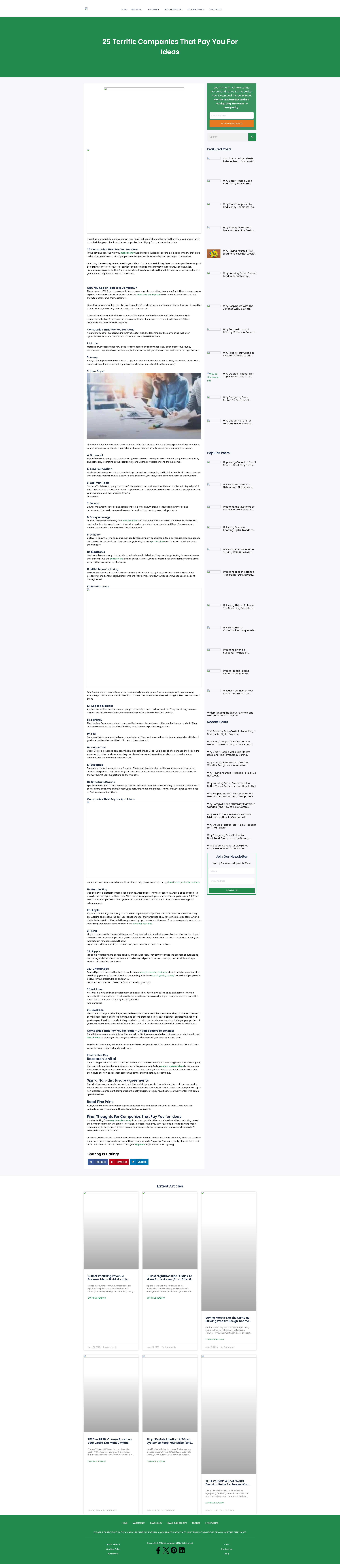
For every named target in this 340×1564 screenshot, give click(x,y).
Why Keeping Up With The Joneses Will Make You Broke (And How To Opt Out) (238, 310)
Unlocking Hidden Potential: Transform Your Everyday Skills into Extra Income (239, 574)
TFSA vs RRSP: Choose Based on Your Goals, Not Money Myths (110, 1441)
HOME (124, 9)
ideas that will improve (149, 294)
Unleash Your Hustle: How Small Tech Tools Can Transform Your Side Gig (238, 693)
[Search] (252, 137)
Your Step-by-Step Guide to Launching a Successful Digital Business (238, 161)
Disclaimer (113, 1553)
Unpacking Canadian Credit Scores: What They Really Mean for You (239, 465)
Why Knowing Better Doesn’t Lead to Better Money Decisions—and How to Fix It (239, 275)
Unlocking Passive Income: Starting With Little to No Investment (238, 552)
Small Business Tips (173, 9)
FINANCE (196, 1523)
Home (124, 1523)
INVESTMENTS (216, 9)
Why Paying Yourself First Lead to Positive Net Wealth (239, 252)
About (227, 1544)
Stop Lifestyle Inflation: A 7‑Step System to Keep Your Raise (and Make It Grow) (168, 1442)
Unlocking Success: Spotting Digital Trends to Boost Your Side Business (238, 530)
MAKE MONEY (137, 9)
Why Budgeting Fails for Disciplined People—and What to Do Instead (237, 423)
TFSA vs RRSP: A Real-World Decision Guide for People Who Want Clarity (226, 1484)
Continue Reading (97, 1297)
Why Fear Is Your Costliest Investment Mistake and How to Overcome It (238, 355)
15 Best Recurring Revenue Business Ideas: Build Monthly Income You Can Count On (108, 1279)
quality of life (116, 558)
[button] (98, 1162)
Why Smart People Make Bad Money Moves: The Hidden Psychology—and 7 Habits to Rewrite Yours (238, 185)
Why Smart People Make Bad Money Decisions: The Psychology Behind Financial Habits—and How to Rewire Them (228, 756)
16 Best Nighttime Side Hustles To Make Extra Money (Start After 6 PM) (169, 1279)
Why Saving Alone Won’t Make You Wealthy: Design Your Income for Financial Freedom (238, 232)
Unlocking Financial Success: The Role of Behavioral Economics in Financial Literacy (237, 654)
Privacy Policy (113, 1544)
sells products (130, 520)
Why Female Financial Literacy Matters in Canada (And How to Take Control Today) (239, 334)
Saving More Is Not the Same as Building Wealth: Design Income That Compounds (227, 1321)
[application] (143, 9)
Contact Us (226, 1549)
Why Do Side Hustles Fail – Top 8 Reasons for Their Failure (238, 376)
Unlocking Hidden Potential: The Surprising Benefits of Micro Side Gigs (239, 608)
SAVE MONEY (153, 9)
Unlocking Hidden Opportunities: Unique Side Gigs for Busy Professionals (239, 630)
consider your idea (142, 923)
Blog (227, 1553)
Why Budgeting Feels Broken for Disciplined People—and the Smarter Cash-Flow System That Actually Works (230, 838)
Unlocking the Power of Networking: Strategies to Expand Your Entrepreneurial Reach (239, 489)
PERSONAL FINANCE (196, 9)
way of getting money (162, 975)
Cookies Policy (113, 1549)
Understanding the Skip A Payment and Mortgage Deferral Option (230, 714)
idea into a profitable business (184, 882)
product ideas (158, 541)
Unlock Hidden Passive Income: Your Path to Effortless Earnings (236, 673)
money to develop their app (152, 972)
